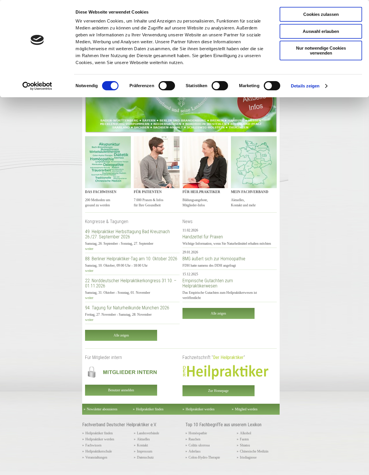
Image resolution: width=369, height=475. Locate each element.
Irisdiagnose (248, 457)
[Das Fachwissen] (108, 187)
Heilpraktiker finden (99, 433)
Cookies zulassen (321, 14)
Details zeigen (305, 85)
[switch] (167, 85)
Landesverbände (148, 433)
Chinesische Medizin (254, 451)
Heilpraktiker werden (99, 439)
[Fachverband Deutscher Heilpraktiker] (254, 187)
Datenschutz (145, 457)
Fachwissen (93, 445)
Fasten (244, 439)
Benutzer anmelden (121, 390)
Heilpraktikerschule (98, 451)
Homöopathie (198, 433)
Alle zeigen (121, 335)
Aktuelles (143, 439)
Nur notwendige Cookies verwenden (321, 50)
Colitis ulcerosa (199, 445)
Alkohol (245, 433)
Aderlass (195, 451)
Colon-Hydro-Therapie (204, 457)
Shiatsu (245, 445)
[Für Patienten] (157, 187)
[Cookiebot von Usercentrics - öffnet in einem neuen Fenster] (37, 86)
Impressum (144, 451)
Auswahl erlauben (321, 31)
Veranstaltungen (96, 457)
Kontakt (142, 445)
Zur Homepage (218, 391)
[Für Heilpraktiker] (205, 187)
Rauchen (194, 439)
